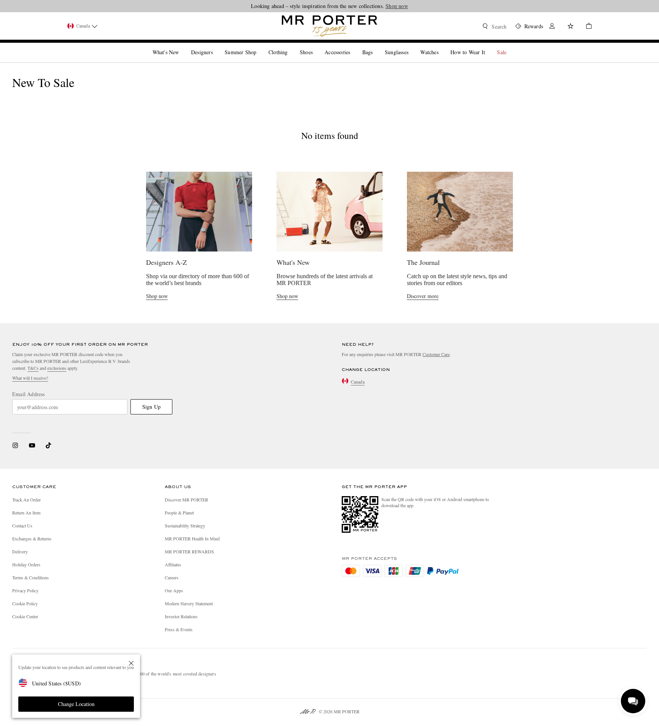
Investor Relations (181, 616)
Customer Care (436, 354)
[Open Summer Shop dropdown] (259, 46)
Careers (171, 577)
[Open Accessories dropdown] (353, 46)
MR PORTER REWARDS (189, 551)
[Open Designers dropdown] (216, 46)
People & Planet (179, 512)
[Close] (131, 663)
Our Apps (174, 590)
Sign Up (151, 406)
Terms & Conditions (30, 577)
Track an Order (26, 499)
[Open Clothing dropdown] (291, 46)
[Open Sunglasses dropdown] (411, 46)
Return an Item (26, 512)
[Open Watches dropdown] (442, 46)
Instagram (15, 445)
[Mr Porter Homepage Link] (329, 26)
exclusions (56, 368)
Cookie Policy (25, 603)
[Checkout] (586, 27)
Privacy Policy (25, 590)
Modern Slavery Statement (189, 603)
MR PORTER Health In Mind (192, 538)
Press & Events (179, 629)
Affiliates (173, 564)
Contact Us (22, 525)
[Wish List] (570, 27)
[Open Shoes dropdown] (316, 46)
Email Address (28, 394)
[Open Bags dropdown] (376, 46)
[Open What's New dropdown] (182, 46)
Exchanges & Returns (31, 538)
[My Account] (552, 27)
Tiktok (48, 445)
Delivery (20, 551)
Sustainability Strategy (185, 525)
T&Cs (33, 368)
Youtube (31, 445)
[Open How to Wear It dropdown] (488, 46)
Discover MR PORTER (186, 499)
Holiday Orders (26, 564)
